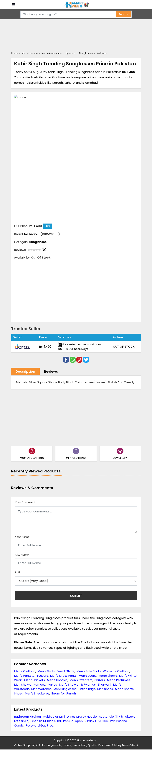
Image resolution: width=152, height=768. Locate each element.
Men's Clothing (24, 671)
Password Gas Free (40, 725)
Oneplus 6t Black (42, 721)
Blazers (99, 680)
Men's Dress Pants (63, 676)
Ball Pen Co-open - (71, 721)
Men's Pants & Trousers (31, 676)
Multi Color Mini (54, 716)
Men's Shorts (107, 676)
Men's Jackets (34, 680)
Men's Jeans (87, 676)
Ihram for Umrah (63, 693)
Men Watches (41, 689)
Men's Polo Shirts (89, 671)
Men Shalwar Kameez (29, 684)
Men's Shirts (46, 671)
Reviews (51, 371)
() (44, 250)
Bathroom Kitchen (27, 716)
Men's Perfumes (118, 680)
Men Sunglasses (64, 689)
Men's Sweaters (81, 680)
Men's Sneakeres (37, 693)
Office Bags (86, 689)
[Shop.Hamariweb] (76, 5)
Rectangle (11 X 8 (111, 716)
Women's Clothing (116, 671)
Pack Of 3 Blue (97, 721)
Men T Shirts (66, 671)
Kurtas (52, 684)
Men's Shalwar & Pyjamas (77, 684)
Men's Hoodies (57, 680)
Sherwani (104, 684)
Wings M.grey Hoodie (82, 716)
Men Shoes (105, 689)
